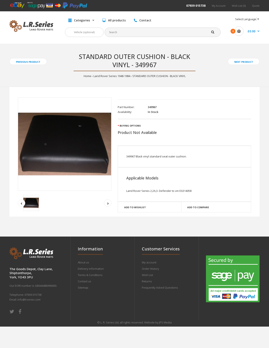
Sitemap (83, 287)
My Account (218, 6)
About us (83, 262)
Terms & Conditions (90, 275)
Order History (150, 269)
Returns (147, 281)
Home (87, 76)
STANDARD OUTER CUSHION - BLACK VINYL (159, 76)
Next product (243, 61)
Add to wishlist (135, 207)
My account (149, 262)
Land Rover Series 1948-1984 (112, 76)
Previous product (28, 61)
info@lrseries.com (29, 299)
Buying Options (130, 125)
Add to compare (198, 207)
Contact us (84, 281)
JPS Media (165, 322)
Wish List (147, 275)
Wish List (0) (239, 6)
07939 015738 (196, 6)
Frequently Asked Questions (160, 287)
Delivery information (91, 269)
